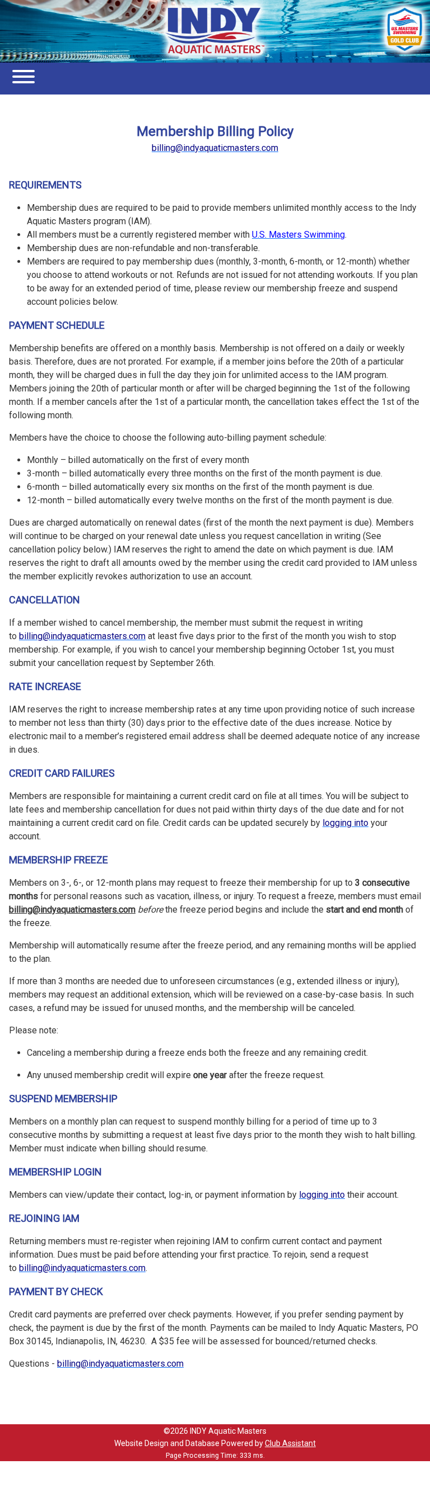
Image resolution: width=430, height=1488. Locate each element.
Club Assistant (290, 1443)
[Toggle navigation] (23, 78)
